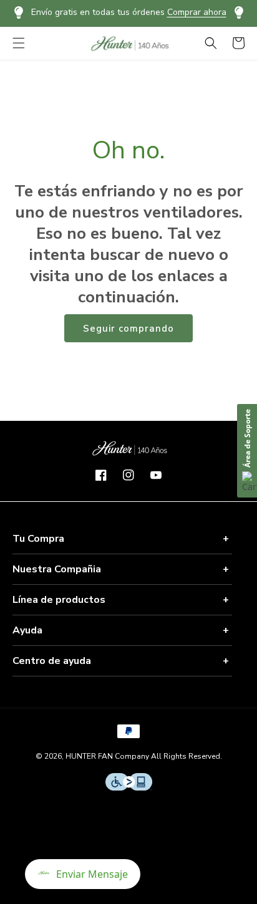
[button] (18, 43)
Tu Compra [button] (38, 539)
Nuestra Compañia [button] (56, 569)
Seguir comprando (128, 328)
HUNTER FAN (89, 756)
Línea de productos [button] (58, 600)
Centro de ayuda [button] (51, 661)
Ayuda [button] (27, 630)
